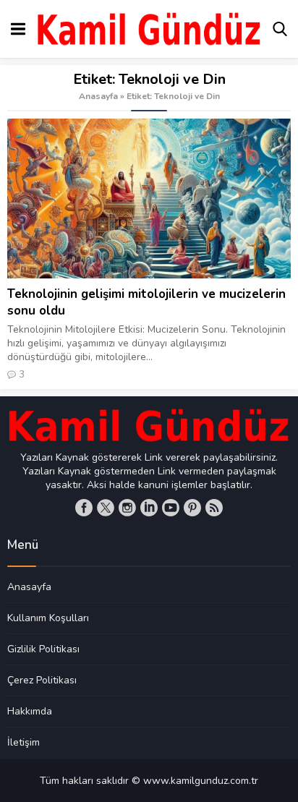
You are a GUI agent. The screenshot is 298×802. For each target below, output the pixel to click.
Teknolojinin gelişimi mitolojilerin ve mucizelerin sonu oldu (146, 302)
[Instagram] (127, 507)
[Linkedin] (149, 507)
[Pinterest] (192, 507)
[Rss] (214, 507)
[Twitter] (105, 507)
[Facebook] (84, 507)
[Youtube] (170, 507)
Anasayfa (98, 96)
